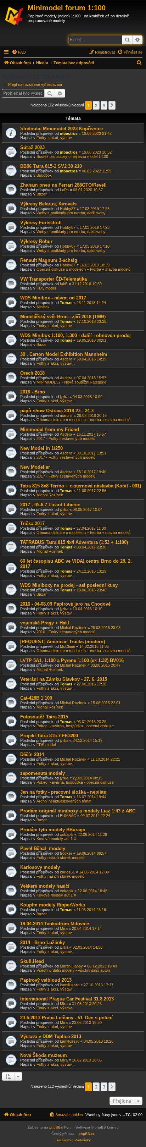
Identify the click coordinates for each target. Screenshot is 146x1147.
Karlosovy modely (40, 867)
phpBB (55, 1127)
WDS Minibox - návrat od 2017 (53, 297)
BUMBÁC (68, 816)
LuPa (64, 190)
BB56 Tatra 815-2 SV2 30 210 (51, 166)
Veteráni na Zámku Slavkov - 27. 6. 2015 (63, 679)
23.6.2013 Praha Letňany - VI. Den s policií (66, 1017)
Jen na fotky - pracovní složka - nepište (63, 792)
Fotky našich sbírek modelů (60, 857)
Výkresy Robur (36, 241)
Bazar (41, 194)
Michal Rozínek (49, 495)
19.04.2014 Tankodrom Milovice (54, 923)
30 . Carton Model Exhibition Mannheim (63, 354)
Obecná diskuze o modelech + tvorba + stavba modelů (83, 269)
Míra (64, 928)
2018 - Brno (32, 392)
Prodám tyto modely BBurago (52, 829)
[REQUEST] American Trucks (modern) (62, 641)
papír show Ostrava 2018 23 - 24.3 (57, 410)
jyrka (64, 397)
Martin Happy (71, 966)
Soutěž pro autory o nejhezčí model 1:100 (72, 156)
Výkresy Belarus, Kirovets (48, 203)
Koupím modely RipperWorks (52, 905)
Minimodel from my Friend (49, 429)
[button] (112, 105)
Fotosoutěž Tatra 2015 (44, 716)
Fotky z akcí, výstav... (55, 138)
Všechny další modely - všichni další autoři (73, 970)
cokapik (66, 834)
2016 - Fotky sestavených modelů (65, 632)
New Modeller (35, 467)
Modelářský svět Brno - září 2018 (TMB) (63, 316)
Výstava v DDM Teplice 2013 (50, 1036)
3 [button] (104, 105)
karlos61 (67, 872)
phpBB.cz (87, 1134)
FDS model (46, 288)
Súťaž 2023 (32, 147)
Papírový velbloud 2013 (46, 980)
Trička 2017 (32, 523)
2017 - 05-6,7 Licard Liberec (50, 504)
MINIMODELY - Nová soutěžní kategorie (71, 382)
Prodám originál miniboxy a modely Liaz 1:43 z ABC (77, 811)
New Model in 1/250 (41, 448)
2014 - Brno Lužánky (42, 942)
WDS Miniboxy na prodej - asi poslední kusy (69, 585)
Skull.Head (32, 961)
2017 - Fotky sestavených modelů (65, 438)
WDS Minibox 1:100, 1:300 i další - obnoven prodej (75, 335)
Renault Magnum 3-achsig (48, 260)
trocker (66, 853)
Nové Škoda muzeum (43, 1055)
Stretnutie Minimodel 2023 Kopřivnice (61, 128)
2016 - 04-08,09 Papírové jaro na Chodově (65, 604)
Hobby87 (67, 208)
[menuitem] (19, 52)
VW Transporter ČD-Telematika (53, 279)
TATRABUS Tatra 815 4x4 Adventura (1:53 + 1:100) (74, 542)
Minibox (43, 307)
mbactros (69, 133)
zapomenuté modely (42, 773)
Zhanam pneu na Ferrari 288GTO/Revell (63, 185)
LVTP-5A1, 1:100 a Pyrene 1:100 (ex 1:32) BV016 (72, 660)
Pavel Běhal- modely (42, 848)
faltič (64, 284)
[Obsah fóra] (15, 15)
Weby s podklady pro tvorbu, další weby (71, 213)
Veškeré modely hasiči (44, 886)
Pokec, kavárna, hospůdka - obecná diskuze (75, 726)
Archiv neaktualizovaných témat (63, 801)
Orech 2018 (32, 373)
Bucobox (44, 175)
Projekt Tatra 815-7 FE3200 (49, 735)
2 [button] (96, 105)
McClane (67, 646)
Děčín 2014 (32, 754)
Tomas (66, 302)
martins (66, 415)
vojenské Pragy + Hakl (44, 622)
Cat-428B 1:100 (36, 698)
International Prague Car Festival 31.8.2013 (67, 999)
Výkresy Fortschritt (41, 222)
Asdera (66, 359)
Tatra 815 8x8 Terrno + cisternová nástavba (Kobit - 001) (80, 486)
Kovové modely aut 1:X (56, 839)
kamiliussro (69, 985)
